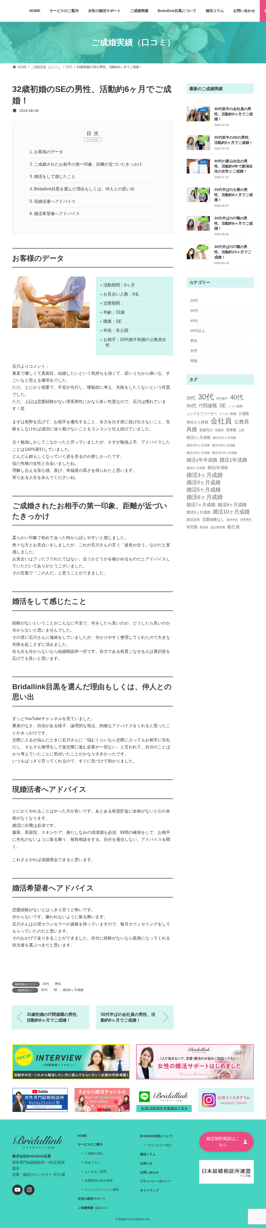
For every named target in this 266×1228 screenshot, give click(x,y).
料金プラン (92, 1162)
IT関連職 (208, 405)
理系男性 (246, 519)
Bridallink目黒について (156, 1136)
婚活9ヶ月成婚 (198, 512)
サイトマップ (149, 1190)
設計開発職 (218, 527)
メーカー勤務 (227, 413)
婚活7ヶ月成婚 (201, 504)
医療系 (219, 429)
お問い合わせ (149, 1172)
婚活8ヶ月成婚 (232, 504)
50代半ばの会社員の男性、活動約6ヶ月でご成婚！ (128, 1017)
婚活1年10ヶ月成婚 (224, 452)
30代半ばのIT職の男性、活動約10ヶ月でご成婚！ (232, 252)
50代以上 (197, 330)
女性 (193, 350)
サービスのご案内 (90, 1144)
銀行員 (233, 527)
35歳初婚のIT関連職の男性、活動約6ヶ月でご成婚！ (54, 1017)
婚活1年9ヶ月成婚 (198, 452)
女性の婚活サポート (92, 1198)
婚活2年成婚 (218, 467)
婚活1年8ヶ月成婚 (223, 445)
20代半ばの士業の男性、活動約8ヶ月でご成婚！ (233, 194)
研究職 (192, 527)
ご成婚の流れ (94, 1153)
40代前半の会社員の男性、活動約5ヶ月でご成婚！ (233, 114)
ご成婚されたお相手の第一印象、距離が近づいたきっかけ (86, 164)
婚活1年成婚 (233, 459)
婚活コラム (148, 1154)
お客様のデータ (46, 152)
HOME (82, 1136)
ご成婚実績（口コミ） (93, 1208)
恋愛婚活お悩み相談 (99, 1180)
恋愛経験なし (213, 519)
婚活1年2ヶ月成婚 (224, 437)
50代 (191, 405)
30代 (45, 984)
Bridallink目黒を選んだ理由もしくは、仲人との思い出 (82, 189)
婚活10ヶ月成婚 (231, 511)
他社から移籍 (197, 422)
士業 (241, 429)
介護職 (244, 413)
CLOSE (92, 139)
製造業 (204, 527)
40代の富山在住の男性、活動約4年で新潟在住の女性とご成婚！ (233, 166)
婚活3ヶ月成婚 (205, 475)
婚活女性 (193, 519)
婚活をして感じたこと (53, 176)
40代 (194, 320)
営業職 (231, 430)
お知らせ (146, 1163)
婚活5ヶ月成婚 (204, 489)
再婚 (193, 361)
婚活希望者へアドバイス (55, 213)
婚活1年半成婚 (202, 459)
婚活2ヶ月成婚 (196, 467)
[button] (226, 1142)
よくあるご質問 (96, 1171)
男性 (58, 984)
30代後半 (222, 398)
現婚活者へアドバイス (53, 201)
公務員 (241, 421)
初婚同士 (206, 430)
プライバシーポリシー (155, 1181)
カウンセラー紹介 (159, 1145)
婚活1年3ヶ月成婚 (198, 445)
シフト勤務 (235, 406)
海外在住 (232, 519)
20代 (194, 300)
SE (55, 990)
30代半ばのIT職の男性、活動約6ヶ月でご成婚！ (233, 223)
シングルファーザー (202, 413)
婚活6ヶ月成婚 (73, 990)
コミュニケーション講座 (102, 1189)
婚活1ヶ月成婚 (198, 437)
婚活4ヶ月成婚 (204, 482)
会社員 (221, 420)
